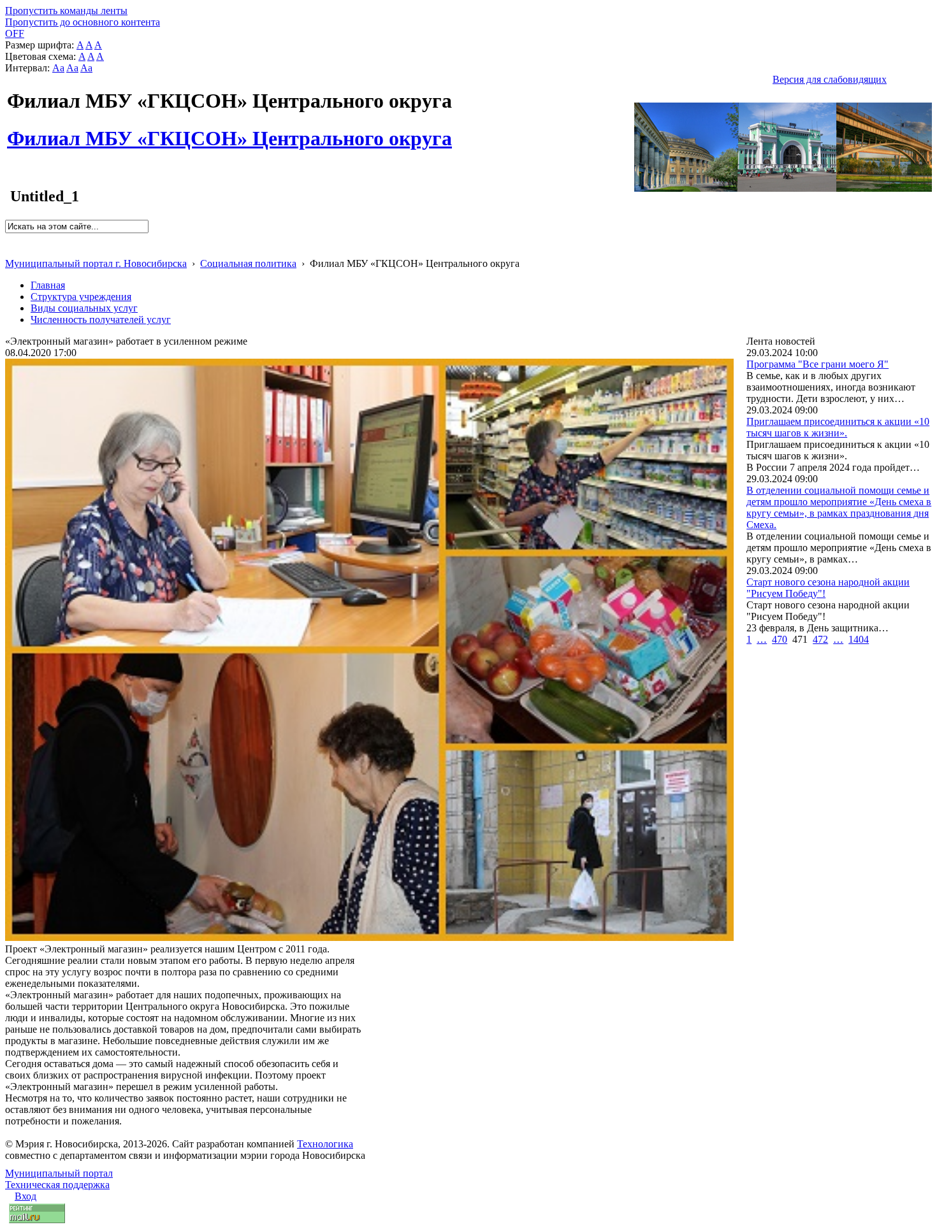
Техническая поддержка (57, 1184)
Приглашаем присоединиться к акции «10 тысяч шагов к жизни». (837, 427)
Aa (58, 67)
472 (820, 639)
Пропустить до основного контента (82, 22)
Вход (25, 1196)
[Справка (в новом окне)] (10, 250)
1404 (858, 639)
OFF (14, 33)
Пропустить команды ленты (66, 10)
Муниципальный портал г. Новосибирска (96, 263)
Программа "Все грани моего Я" (817, 364)
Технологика (325, 1143)
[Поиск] (9, 238)
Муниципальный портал (59, 1173)
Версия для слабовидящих (830, 79)
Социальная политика (248, 263)
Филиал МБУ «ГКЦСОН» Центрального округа (229, 131)
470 (779, 639)
